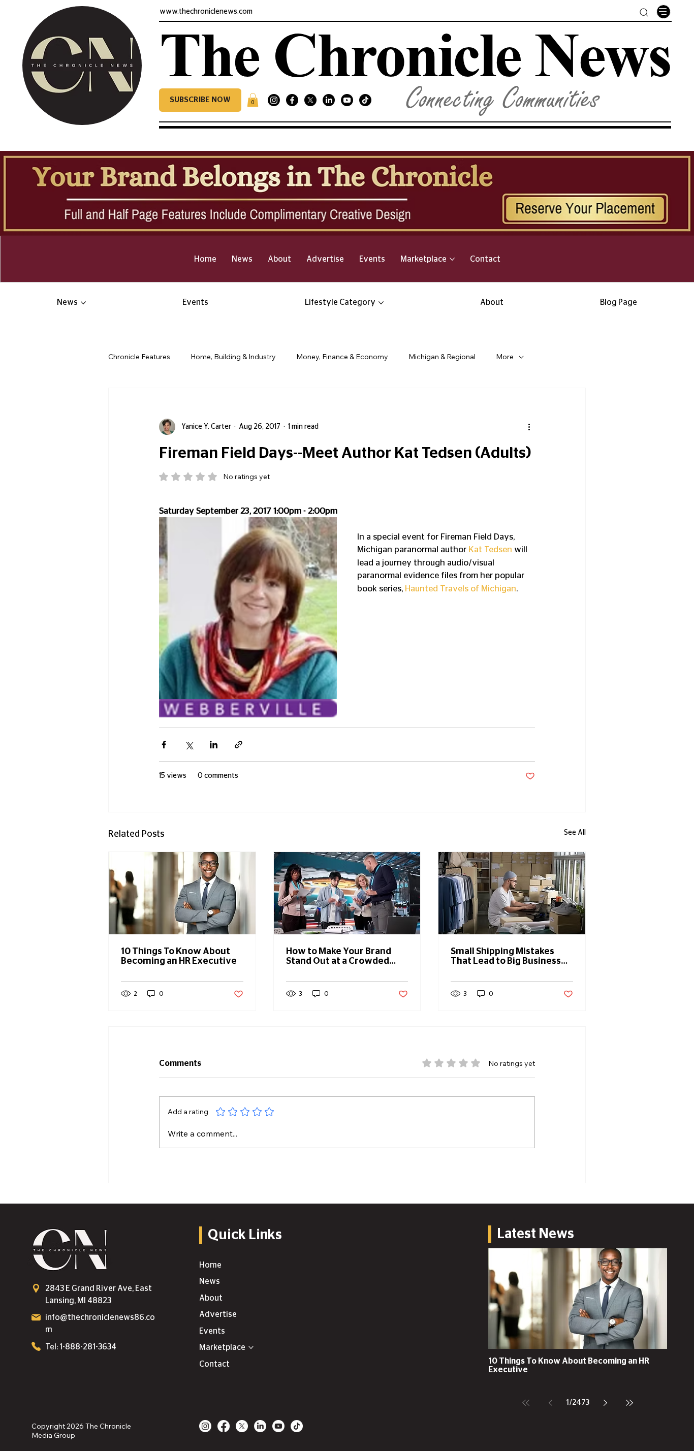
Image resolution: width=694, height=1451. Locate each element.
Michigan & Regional (442, 356)
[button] (200, 100)
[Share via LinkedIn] (213, 744)
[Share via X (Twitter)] (189, 744)
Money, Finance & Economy (342, 356)
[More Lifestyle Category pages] (381, 302)
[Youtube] (347, 100)
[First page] (526, 1403)
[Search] (644, 12)
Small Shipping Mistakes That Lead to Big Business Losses (506, 956)
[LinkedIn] (329, 100)
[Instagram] (274, 100)
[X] (310, 100)
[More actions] (529, 427)
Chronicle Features (139, 356)
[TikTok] (365, 100)
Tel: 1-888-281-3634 (80, 1347)
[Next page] (605, 1403)
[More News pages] (83, 302)
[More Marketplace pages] (452, 259)
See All (575, 832)
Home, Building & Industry (233, 356)
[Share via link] (238, 744)
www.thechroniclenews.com (206, 11)
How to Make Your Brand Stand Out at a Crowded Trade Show (338, 956)
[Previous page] (550, 1403)
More (505, 356)
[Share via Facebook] (164, 744)
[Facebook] (292, 100)
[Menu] (663, 12)
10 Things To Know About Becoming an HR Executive (179, 956)
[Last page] (629, 1403)
